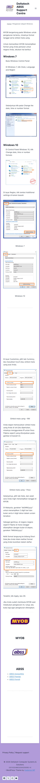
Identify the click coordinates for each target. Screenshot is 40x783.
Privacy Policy (8, 753)
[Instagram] (12, 778)
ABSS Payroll (14, 679)
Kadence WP (30, 770)
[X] (8, 778)
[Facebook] (4, 778)
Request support (22, 753)
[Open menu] (36, 8)
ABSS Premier (15, 677)
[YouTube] (16, 778)
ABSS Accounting (16, 674)
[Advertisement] (20, 331)
